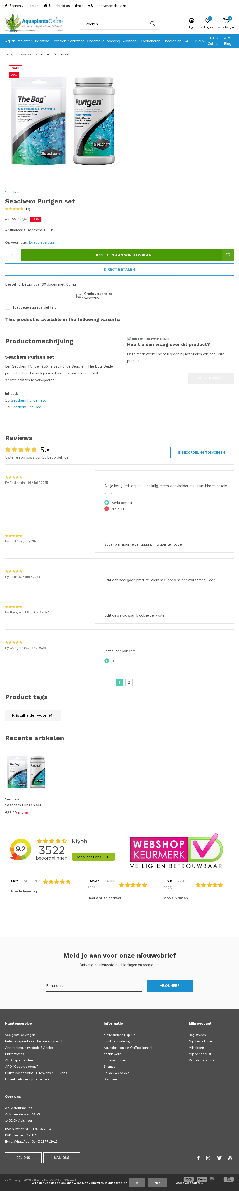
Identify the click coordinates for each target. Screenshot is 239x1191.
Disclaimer (111, 1079)
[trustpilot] (176, 850)
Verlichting (76, 41)
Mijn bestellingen (201, 1041)
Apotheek (130, 41)
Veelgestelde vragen (20, 1035)
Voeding (113, 41)
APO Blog (228, 41)
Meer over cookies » (189, 1182)
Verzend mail (210, 378)
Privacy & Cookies (117, 1073)
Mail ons (61, 1157)
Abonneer (170, 985)
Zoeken (152, 24)
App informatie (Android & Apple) (29, 1047)
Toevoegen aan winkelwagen (122, 255)
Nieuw (200, 41)
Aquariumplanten (19, 41)
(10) (27, 209)
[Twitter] (219, 1158)
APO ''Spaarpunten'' (19, 1060)
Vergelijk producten (203, 1060)
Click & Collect (213, 41)
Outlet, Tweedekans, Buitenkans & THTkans (36, 1073)
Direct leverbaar (42, 242)
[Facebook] (198, 1158)
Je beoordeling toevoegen (201, 452)
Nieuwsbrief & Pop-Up (119, 1035)
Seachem (12, 192)
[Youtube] (230, 1158)
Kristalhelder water (33, 715)
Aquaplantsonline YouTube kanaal (128, 1047)
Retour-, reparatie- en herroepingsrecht (33, 1041)
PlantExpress (14, 1054)
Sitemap (110, 1066)
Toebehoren (150, 41)
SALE (188, 41)
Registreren (197, 1035)
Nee (157, 1182)
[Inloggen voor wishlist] (228, 255)
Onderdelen (172, 41)
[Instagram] (208, 1158)
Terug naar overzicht (20, 54)
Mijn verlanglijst (200, 1054)
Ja (137, 1182)
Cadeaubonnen (115, 1060)
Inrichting (42, 41)
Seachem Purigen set (23, 805)
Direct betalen (119, 269)
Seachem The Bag (26, 407)
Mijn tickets (197, 1047)
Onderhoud (96, 41)
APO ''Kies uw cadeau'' (21, 1066)
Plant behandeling (117, 1041)
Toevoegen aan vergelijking (34, 307)
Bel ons (23, 1157)
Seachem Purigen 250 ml (31, 400)
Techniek (59, 41)
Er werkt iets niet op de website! (27, 1079)
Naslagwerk (112, 1054)
